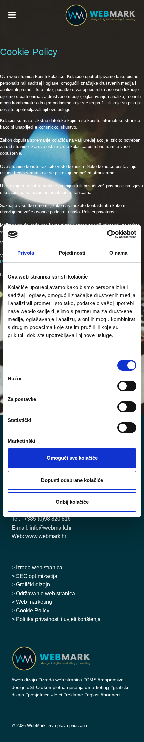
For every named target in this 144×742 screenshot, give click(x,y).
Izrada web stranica (39, 567)
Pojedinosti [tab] (72, 253)
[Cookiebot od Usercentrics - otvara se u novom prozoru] (107, 234)
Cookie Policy (32, 610)
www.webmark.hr (45, 536)
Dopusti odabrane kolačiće (72, 480)
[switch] (126, 386)
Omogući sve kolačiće (72, 458)
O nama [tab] (118, 253)
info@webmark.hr (51, 528)
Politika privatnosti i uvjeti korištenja (58, 619)
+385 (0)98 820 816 (47, 519)
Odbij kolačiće (72, 502)
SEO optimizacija (36, 576)
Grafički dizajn (33, 585)
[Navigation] (12, 15)
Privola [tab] (25, 253)
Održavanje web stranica (45, 593)
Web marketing (34, 602)
